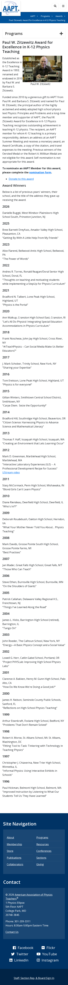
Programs (45, 16)
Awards (59, 16)
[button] (23, 948)
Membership (14, 844)
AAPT (32, 16)
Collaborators (15, 864)
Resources (42, 844)
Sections (41, 857)
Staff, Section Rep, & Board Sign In (34, 978)
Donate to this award (21, 179)
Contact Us (12, 932)
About (10, 837)
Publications (14, 857)
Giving (40, 864)
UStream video (11, 472)
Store (10, 851)
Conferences (43, 851)
